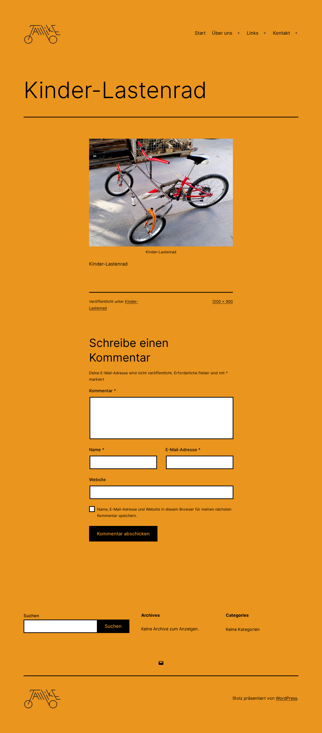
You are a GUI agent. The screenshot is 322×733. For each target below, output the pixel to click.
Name (96, 449)
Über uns (222, 33)
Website (97, 479)
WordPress (286, 698)
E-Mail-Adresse (182, 449)
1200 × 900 (222, 301)
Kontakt (281, 33)
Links (252, 33)
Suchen (31, 615)
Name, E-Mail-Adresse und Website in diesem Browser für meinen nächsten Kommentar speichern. (164, 512)
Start (200, 33)
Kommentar (102, 390)
